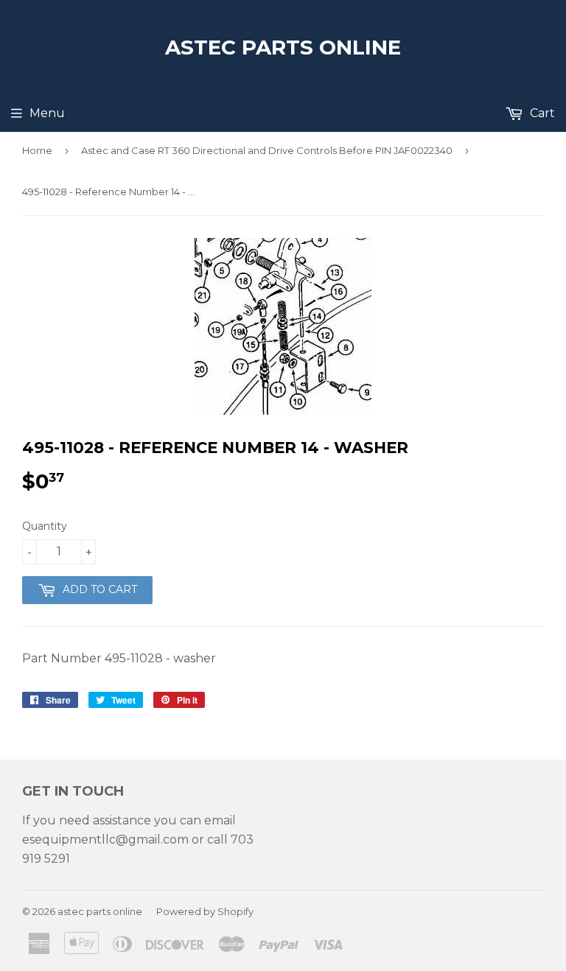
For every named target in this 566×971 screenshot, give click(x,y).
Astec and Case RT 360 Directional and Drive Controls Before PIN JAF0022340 (267, 150)
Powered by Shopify (205, 911)
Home (37, 150)
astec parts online (283, 47)
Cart (541, 113)
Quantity (44, 526)
